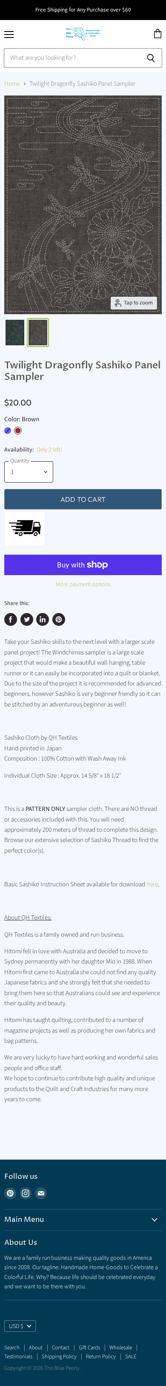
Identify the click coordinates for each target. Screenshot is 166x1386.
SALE (131, 1356)
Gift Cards (89, 1347)
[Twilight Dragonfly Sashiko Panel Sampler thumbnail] (15, 332)
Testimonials (18, 1356)
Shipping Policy (59, 1356)
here (152, 884)
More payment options (83, 584)
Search (12, 1347)
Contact (60, 1347)
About (36, 1347)
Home (12, 83)
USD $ (16, 1326)
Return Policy (101, 1356)
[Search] (151, 58)
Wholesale (120, 1347)
